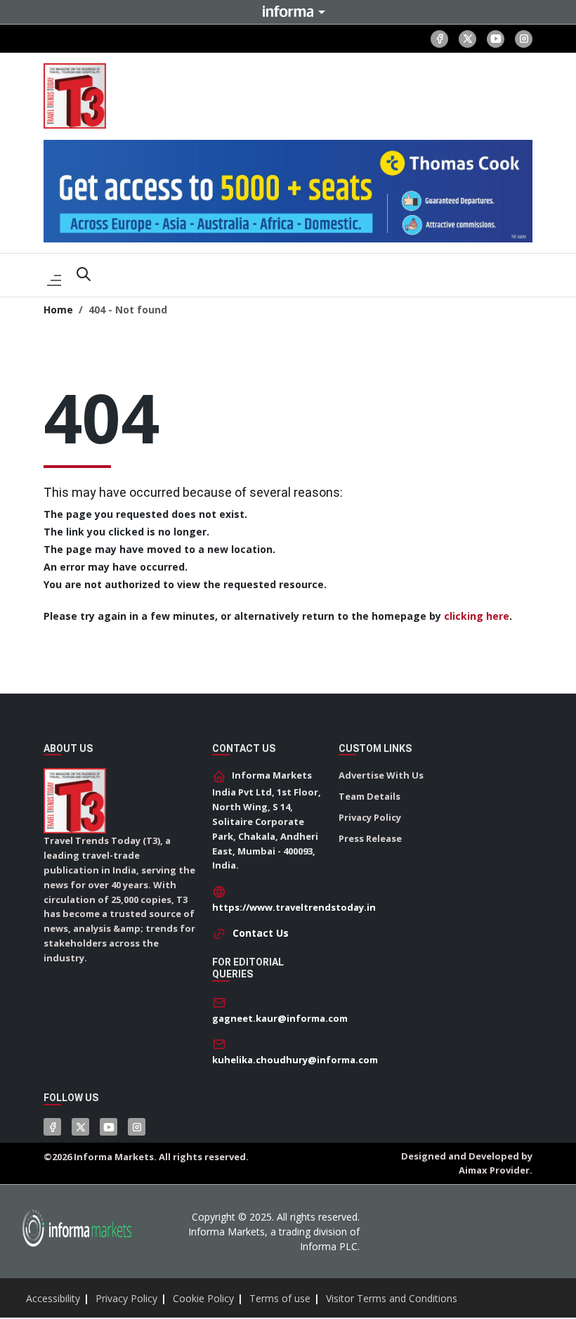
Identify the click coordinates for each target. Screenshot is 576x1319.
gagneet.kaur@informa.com (280, 1018)
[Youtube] (495, 39)
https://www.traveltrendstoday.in (294, 907)
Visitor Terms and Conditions (391, 1298)
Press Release (370, 838)
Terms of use (279, 1298)
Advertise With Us (381, 775)
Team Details (369, 796)
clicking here (476, 616)
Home (58, 309)
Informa (288, 11)
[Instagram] (523, 39)
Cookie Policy (203, 1298)
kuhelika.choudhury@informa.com (295, 1059)
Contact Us (261, 933)
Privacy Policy (370, 817)
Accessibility (53, 1298)
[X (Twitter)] (467, 39)
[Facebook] (439, 39)
